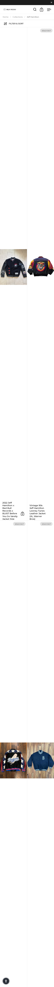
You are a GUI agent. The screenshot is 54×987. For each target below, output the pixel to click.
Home (5, 17)
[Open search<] (34, 9)
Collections (18, 17)
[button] (6, 981)
